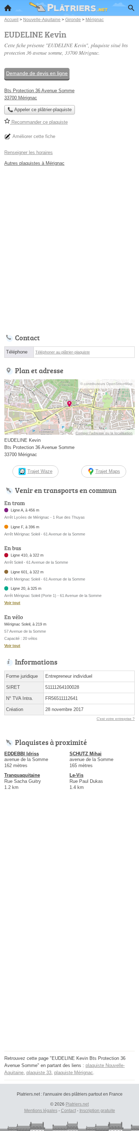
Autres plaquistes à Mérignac (34, 163)
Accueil (8, 8)
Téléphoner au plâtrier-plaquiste (62, 352)
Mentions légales (40, 1110)
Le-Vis (76, 775)
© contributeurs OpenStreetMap (106, 384)
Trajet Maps (108, 471)
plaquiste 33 (38, 1072)
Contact (68, 1110)
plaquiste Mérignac (73, 1072)
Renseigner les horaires (28, 152)
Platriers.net (77, 1104)
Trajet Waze (39, 471)
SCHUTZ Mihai (86, 753)
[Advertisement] (69, 248)
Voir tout (12, 603)
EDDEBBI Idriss (21, 753)
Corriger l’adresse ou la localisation (104, 433)
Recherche (131, 8)
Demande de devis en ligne (37, 73)
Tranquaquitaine (22, 775)
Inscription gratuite (97, 1110)
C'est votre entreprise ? (116, 719)
